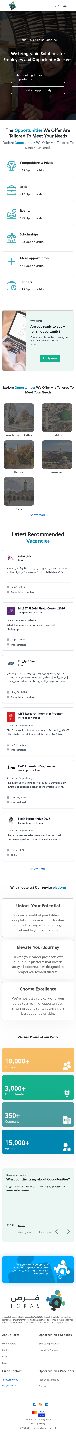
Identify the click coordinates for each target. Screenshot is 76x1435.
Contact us (7, 1350)
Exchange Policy (38, 1424)
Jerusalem (56, 472)
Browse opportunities (50, 1344)
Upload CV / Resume (49, 1350)
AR (57, 6)
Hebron (19, 472)
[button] (56, 1231)
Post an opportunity (38, 90)
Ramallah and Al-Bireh (19, 435)
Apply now (50, 358)
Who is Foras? (9, 1344)
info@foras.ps (9, 1386)
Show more (38, 515)
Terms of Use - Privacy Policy (38, 1420)
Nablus (57, 435)
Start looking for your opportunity (30, 77)
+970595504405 (10, 1380)
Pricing (42, 1386)
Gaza (19, 509)
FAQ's (4, 1363)
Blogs (5, 1357)
